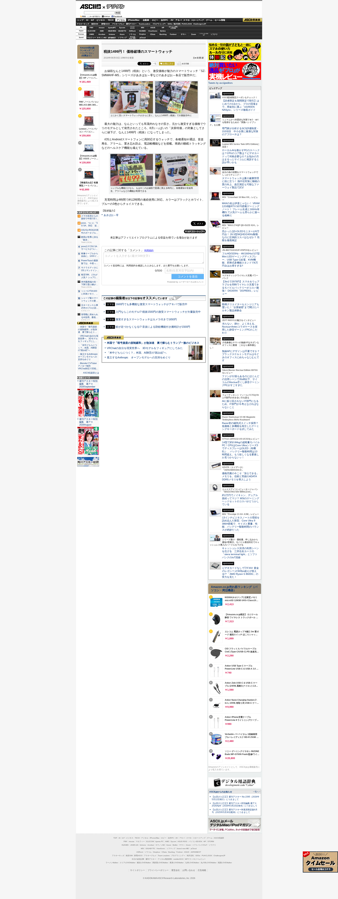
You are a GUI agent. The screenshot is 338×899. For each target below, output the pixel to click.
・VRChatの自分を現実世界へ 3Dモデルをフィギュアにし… (88, 339)
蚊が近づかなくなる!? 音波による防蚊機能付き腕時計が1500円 (153, 326)
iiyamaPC (112, 28)
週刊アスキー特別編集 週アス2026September (88, 384)
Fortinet (173, 34)
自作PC (164, 20)
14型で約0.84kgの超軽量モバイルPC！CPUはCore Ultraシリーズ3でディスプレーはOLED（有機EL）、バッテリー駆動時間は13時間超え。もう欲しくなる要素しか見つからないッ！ (241, 450)
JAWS (91, 34)
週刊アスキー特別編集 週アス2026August (88, 422)
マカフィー (91, 38)
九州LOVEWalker (192, 863)
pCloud (143, 38)
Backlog (163, 34)
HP (163, 28)
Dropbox (142, 34)
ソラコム (132, 34)
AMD (102, 31)
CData (152, 34)
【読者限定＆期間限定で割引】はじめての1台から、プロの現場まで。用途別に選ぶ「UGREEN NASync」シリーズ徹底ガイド (240, 105)
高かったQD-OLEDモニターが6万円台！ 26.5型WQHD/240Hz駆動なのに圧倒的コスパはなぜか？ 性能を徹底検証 (241, 236)
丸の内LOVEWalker (208, 863)
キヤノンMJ (102, 38)
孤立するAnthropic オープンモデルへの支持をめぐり (139, 357)
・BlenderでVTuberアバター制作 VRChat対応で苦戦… (88, 366)
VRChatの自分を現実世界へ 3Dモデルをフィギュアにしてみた (145, 348)
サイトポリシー (137, 870)
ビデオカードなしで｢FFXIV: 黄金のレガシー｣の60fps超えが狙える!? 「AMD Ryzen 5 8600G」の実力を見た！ (240, 573)
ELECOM (91, 31)
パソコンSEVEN (132, 27)
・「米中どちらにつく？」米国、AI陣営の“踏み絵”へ (87, 348)
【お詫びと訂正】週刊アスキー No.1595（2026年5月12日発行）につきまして (235, 798)
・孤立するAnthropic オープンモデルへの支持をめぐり (88, 357)
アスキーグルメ (118, 24)
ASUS (152, 28)
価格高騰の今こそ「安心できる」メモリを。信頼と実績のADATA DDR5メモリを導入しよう (240, 476)
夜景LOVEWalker (177, 863)
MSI (142, 28)
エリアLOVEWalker (127, 863)
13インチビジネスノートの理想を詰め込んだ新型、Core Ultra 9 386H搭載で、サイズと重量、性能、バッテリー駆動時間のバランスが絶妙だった (240, 523)
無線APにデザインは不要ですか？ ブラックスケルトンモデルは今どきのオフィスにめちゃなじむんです (242, 356)
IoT (92, 20)
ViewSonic (152, 31)
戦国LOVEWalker (225, 863)
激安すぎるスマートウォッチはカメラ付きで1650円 (146, 319)
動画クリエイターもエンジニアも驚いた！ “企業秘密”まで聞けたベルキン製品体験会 (240, 307)
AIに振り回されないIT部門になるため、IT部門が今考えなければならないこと (240, 404)
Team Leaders (164, 856)
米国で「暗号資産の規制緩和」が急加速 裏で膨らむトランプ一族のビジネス (153, 342)
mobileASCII (178, 859)
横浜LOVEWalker (144, 863)
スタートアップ (197, 20)
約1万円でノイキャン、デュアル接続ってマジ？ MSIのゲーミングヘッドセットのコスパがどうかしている (240, 500)
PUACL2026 (187, 24)
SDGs (170, 24)
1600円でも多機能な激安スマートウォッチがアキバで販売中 (151, 304)
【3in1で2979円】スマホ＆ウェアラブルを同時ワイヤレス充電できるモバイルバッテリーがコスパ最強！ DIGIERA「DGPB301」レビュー (240, 287)
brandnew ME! (132, 37)
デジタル (114, 6)
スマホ (186, 20)
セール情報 (220, 20)
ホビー (155, 20)
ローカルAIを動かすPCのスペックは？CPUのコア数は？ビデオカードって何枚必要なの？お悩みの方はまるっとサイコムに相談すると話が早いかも (241, 156)
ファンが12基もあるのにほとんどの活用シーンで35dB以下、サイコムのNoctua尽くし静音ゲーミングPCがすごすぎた (240, 381)
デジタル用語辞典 (165, 859)
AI (87, 20)
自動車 (146, 20)
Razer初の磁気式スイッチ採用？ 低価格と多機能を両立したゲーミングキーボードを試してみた (241, 426)
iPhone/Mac (134, 20)
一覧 (155, 64)
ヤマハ (183, 34)
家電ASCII (105, 24)
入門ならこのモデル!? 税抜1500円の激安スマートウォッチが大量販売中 (158, 311)
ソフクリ (214, 34)
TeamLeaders (144, 24)
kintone (112, 34)
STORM (211, 841)
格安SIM (94, 24)
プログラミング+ (159, 24)
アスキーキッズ (83, 24)
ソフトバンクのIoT (203, 34)
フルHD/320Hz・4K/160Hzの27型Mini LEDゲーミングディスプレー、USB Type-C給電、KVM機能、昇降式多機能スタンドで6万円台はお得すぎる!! (241, 259)
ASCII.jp (90, 6)
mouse (102, 28)
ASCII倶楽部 (252, 20)
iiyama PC (159, 841)
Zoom (193, 34)
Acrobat (101, 34)
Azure (122, 34)
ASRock (132, 31)
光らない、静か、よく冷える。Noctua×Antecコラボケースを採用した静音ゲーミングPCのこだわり (239, 328)
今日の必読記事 (138, 859)
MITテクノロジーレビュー (195, 859)
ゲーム (209, 20)
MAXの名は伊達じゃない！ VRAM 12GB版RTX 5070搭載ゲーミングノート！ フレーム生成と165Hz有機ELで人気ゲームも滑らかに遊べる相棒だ (241, 209)
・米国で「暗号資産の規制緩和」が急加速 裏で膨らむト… (87, 329)
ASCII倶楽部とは (91, 373)
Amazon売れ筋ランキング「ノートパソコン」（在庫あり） (87, 52)
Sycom (122, 28)
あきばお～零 (111, 215)
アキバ (178, 20)
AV (172, 20)
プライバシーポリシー (158, 870)
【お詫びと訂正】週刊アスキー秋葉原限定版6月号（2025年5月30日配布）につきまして (234, 811)
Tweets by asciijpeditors (220, 83)
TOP (115, 838)
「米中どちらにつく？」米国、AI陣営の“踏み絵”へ (137, 352)
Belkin (163, 31)
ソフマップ (122, 38)
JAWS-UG (134, 845)
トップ (80, 20)
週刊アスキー (131, 24)
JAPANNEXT (112, 37)
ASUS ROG (112, 31)
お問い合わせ (188, 870)
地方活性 (177, 24)
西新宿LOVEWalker (160, 863)
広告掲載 (202, 870)
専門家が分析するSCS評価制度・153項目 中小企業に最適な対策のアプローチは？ (240, 131)
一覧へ (256, 792)
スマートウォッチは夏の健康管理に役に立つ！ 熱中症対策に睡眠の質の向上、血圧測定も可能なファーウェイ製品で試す (241, 183)
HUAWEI (142, 31)
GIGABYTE (122, 31)
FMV (91, 28)
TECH (111, 20)
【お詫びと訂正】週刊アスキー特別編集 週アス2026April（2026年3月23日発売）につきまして (234, 804)
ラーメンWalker (112, 863)
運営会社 (175, 870)
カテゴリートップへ (195, 231)
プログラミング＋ (178, 856)
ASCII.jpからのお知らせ (220, 792)
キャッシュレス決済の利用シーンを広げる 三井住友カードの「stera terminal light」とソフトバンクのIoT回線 (240, 553)
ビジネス (100, 20)
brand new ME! (183, 848)
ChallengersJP (199, 24)
